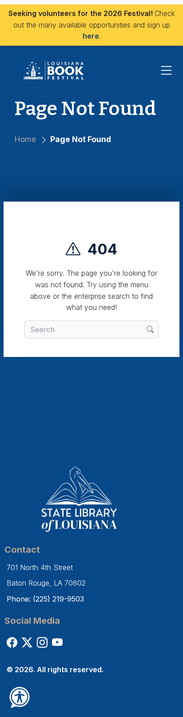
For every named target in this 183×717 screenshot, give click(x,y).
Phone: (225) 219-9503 (45, 598)
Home (25, 139)
